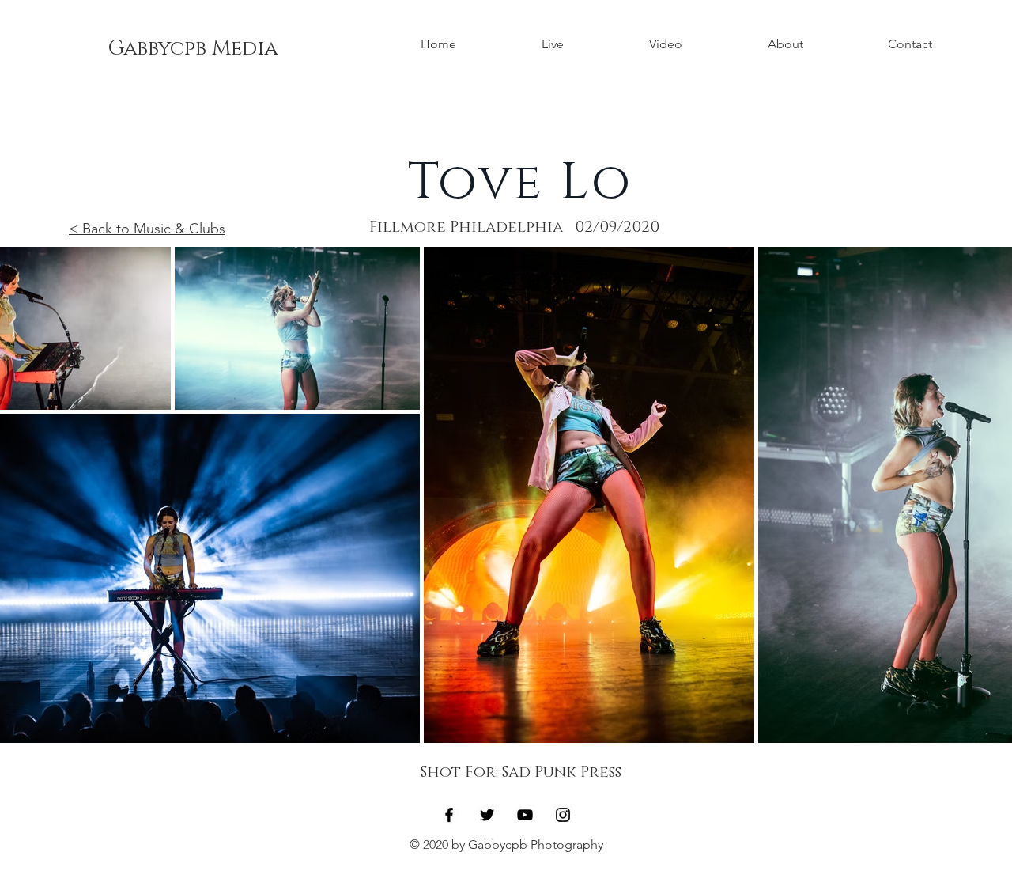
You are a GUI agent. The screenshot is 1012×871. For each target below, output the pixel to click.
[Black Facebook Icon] (449, 814)
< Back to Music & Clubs (147, 228)
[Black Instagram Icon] (562, 814)
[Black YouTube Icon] (524, 814)
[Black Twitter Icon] (487, 814)
